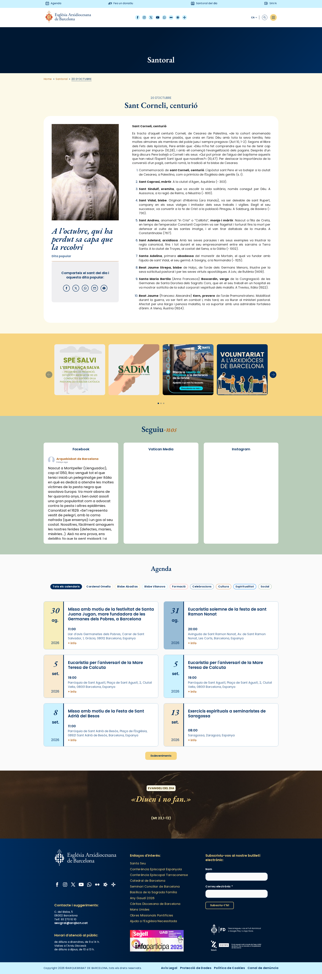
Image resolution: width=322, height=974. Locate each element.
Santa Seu (138, 863)
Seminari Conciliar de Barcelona (155, 886)
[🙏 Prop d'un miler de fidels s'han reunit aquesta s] (217, 517)
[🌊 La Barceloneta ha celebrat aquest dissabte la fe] (241, 490)
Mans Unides (140, 909)
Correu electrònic (219, 886)
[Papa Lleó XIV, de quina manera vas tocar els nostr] (241, 517)
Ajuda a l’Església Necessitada (153, 921)
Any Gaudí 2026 (142, 898)
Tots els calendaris (66, 586)
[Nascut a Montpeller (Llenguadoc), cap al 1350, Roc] (217, 464)
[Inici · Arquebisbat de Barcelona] (70, 18)
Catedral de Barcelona (147, 880)
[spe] (79, 369)
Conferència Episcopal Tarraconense (159, 875)
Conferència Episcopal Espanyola (156, 869)
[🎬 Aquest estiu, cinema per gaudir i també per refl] (217, 477)
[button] (273, 374)
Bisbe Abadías (127, 586)
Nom (208, 869)
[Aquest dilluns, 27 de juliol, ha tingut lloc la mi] (241, 477)
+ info (72, 643)
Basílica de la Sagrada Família (153, 892)
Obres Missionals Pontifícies (151, 915)
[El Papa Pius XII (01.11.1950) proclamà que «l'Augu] (241, 464)
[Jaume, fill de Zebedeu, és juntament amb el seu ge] (217, 490)
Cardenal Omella (98, 586)
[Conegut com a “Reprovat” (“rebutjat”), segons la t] (264, 504)
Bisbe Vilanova (154, 586)
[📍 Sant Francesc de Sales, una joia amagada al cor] (264, 464)
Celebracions (201, 586)
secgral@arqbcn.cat (71, 923)
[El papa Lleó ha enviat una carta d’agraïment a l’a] (241, 504)
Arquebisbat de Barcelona (77, 459)
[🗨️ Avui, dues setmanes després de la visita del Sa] (264, 531)
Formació (179, 586)
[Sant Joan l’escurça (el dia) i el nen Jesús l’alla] (241, 531)
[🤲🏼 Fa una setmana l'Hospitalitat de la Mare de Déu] (264, 517)
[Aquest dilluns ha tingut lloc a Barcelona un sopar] (217, 504)
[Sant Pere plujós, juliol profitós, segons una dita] (217, 531)
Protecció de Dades (195, 968)
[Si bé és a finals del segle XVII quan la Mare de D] (264, 490)
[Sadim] (134, 369)
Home (48, 79)
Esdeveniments (161, 756)
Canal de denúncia (263, 968)
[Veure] (188, 369)
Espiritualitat (245, 586)
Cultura (223, 586)
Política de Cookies (229, 968)
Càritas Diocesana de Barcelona (155, 904)
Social (265, 586)
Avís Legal (169, 968)
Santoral (62, 79)
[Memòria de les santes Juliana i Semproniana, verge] (264, 477)
